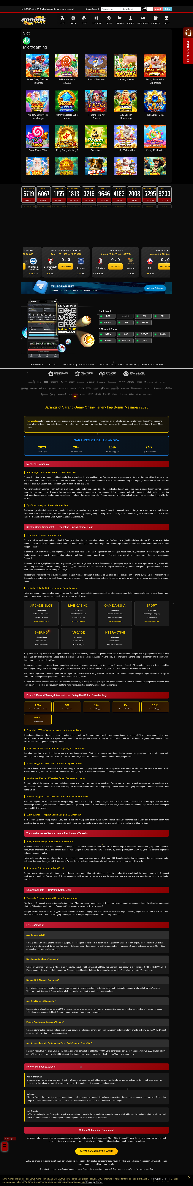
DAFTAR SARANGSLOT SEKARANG (96, 1151)
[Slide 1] (93, 273)
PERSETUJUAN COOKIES (152, 365)
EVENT (166, 23)
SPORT (109, 23)
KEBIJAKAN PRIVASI (127, 365)
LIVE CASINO (96, 23)
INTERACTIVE (143, 23)
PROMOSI (155, 23)
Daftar (168, 9)
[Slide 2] (95, 273)
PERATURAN (68, 365)
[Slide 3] (97, 273)
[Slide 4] (99, 273)
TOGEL (73, 23)
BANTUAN (53, 365)
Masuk (158, 9)
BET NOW (47, 266)
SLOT (84, 23)
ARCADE (130, 23)
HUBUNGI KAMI (106, 365)
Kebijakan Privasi (94, 1182)
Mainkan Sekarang (155, 288)
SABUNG (119, 23)
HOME (62, 23)
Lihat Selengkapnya (41, 621)
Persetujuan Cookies (160, 1179)
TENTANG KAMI (36, 365)
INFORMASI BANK (87, 365)
